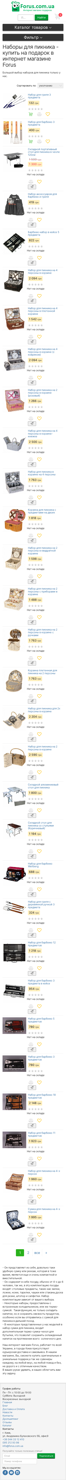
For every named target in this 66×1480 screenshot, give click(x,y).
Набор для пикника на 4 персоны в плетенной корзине (43, 311)
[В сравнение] (39, 114)
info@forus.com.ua (13, 1445)
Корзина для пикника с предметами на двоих (42, 511)
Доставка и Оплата (14, 1409)
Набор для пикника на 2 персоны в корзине (42, 748)
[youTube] (11, 1473)
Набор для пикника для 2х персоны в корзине (44, 710)
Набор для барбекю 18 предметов (42, 1096)
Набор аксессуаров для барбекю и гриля (42, 195)
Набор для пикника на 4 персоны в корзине (43, 271)
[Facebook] (5, 1473)
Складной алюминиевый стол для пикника (43, 786)
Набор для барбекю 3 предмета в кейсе (41, 982)
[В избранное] (48, 114)
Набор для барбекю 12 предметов (42, 944)
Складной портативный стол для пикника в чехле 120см (44, 152)
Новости (7, 1412)
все (37, 1253)
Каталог (7, 1425)
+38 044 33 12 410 (13, 1439)
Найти (41, 17)
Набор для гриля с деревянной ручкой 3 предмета (41, 904)
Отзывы (7, 1422)
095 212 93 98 (11, 1442)
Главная (7, 1402)
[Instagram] (17, 1473)
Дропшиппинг (10, 1418)
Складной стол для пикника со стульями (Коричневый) (41, 825)
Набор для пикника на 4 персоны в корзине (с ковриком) (43, 352)
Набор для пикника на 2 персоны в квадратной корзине (42, 551)
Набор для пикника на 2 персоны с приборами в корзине (42, 591)
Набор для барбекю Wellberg (40, 865)
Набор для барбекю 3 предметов (41, 1058)
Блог (5, 1405)
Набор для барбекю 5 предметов (41, 1020)
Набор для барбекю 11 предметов (41, 1134)
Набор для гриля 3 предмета (39, 96)
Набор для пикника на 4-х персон (44, 1172)
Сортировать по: (26, 85)
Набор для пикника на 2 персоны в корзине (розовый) (42, 393)
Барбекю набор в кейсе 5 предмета (43, 233)
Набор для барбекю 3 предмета (41, 123)
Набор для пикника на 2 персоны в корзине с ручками (42, 632)
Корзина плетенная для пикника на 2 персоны (42, 672)
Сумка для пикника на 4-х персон (44, 1210)
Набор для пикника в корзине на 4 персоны (42, 473)
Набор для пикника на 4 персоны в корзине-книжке (43, 433)
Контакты (8, 1415)
